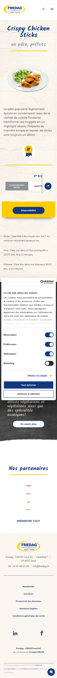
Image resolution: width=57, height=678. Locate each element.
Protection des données (28, 601)
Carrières (28, 594)
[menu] (52, 9)
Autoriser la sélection (28, 394)
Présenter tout (28, 521)
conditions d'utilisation (29, 669)
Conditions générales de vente (28, 616)
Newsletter (28, 586)
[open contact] (51, 672)
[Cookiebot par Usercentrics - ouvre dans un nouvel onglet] (41, 282)
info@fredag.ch (41, 566)
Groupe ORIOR (36, 652)
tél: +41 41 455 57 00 (18, 566)
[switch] (49, 344)
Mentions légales (29, 608)
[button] (28, 151)
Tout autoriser (28, 385)
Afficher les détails (37, 375)
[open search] (43, 9)
